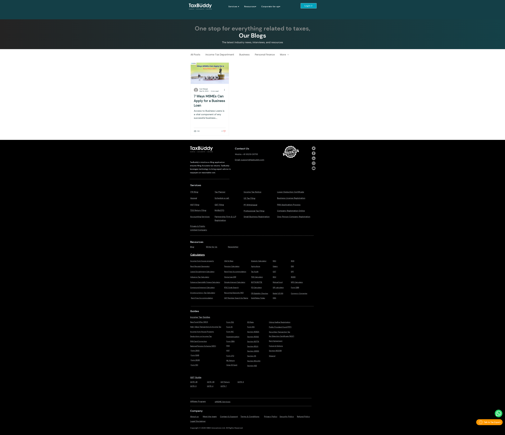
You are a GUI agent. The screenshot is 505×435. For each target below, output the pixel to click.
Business (244, 54)
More (283, 54)
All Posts (195, 54)
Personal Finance (265, 54)
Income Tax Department (220, 54)
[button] (234, 6)
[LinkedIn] (313, 158)
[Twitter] (313, 148)
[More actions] (225, 90)
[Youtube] (313, 168)
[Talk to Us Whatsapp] (498, 413)
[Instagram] (313, 163)
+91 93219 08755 (250, 154)
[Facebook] (313, 153)
